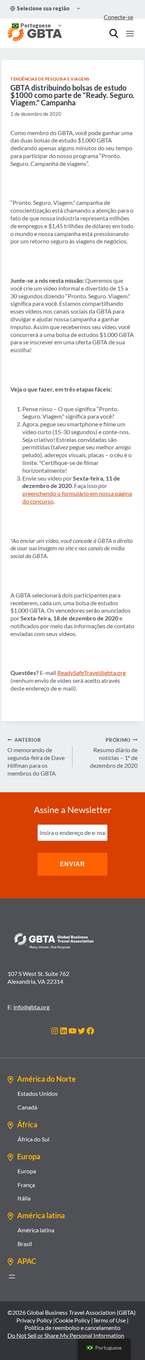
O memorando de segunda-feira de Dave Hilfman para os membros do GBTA (36, 757)
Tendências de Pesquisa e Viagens (50, 78)
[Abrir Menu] (130, 33)
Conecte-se (118, 16)
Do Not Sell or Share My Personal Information (65, 1335)
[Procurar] (113, 33)
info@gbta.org (31, 1006)
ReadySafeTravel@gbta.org (91, 672)
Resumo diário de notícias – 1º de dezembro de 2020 (114, 753)
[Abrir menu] (11, 1276)
